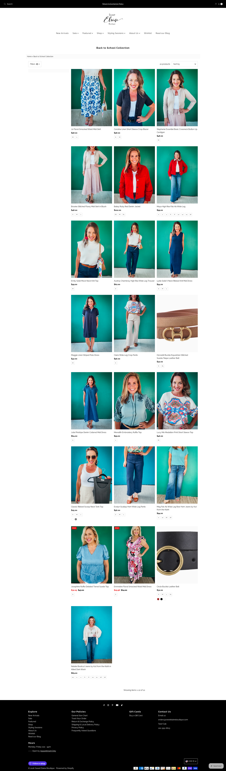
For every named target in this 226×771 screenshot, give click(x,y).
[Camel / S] (165, 599)
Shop (100, 33)
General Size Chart (79, 715)
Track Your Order (79, 718)
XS (116, 214)
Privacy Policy (78, 727)
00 (73, 677)
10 (178, 214)
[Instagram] (108, 705)
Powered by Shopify (65, 768)
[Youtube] (117, 705)
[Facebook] (104, 705)
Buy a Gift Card (135, 715)
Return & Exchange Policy (112, 4)
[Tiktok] (121, 705)
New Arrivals (62, 33)
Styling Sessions (116, 33)
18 (170, 517)
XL (123, 214)
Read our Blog (163, 33)
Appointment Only (48, 751)
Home (29, 56)
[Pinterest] (112, 705)
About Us (134, 33)
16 (190, 214)
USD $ (191, 761)
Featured (87, 33)
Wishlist (148, 33)
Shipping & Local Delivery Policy (85, 724)
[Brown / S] (158, 599)
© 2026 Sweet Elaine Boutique (41, 768)
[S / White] (72, 519)
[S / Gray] (76, 519)
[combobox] (39, 4)
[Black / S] (161, 599)
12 (182, 214)
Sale (75, 33)
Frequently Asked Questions (84, 730)
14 (186, 214)
